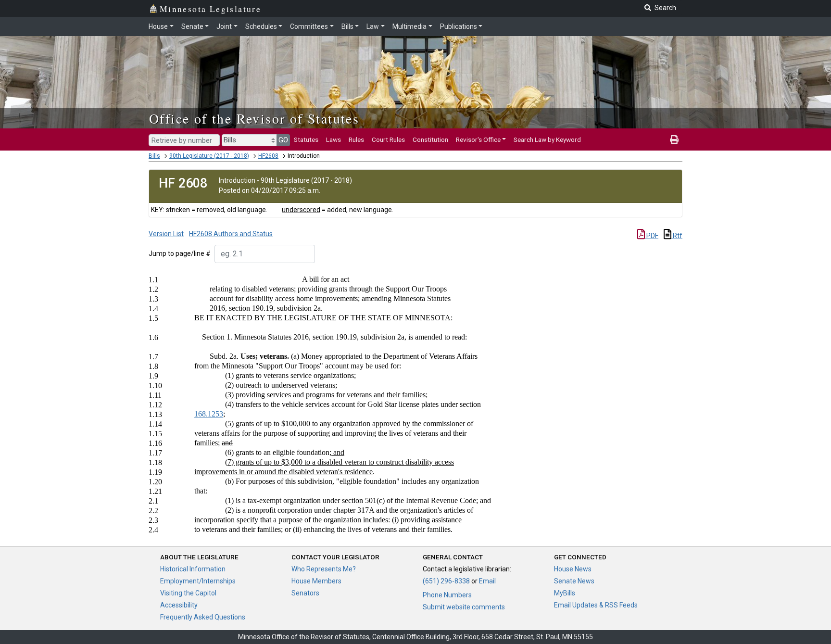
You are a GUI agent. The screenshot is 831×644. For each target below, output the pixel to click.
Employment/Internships (198, 581)
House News (573, 569)
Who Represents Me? (323, 569)
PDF (651, 236)
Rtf (676, 236)
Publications (458, 26)
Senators (305, 593)
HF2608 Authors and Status (231, 234)
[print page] (674, 139)
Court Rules (388, 139)
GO (283, 140)
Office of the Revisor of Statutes (254, 118)
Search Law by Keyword (547, 139)
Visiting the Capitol (188, 593)
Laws (333, 139)
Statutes (306, 139)
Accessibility (179, 605)
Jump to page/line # (180, 253)
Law (372, 26)
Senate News (574, 581)
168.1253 (208, 414)
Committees (309, 26)
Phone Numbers (447, 595)
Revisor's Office (478, 139)
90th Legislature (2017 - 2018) (209, 155)
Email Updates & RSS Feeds (596, 605)
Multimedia (409, 26)
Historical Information (193, 569)
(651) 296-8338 (446, 581)
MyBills (564, 593)
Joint (224, 26)
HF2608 (268, 155)
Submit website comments (464, 607)
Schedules (261, 26)
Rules (356, 139)
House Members (316, 581)
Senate (192, 26)
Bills (347, 26)
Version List (166, 234)
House (158, 26)
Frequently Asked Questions (202, 617)
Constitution (430, 139)
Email (487, 581)
